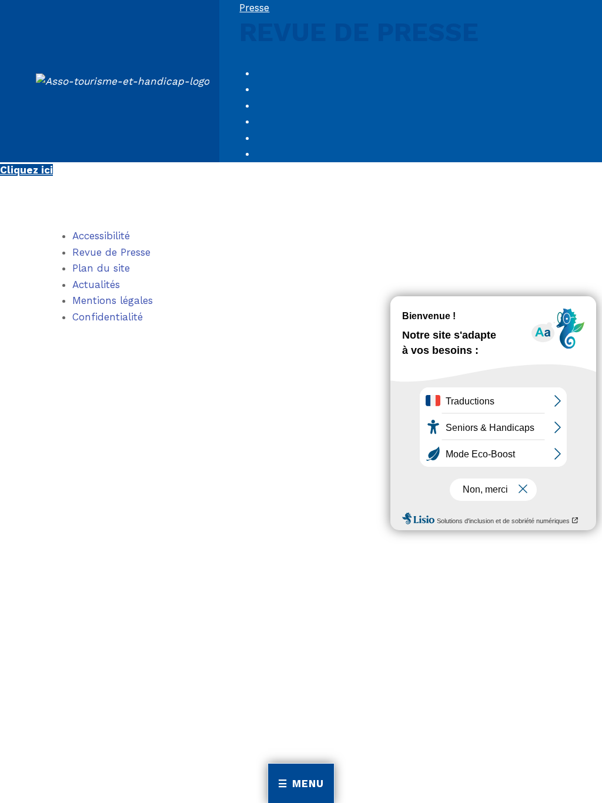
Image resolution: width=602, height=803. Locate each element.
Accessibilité (101, 236)
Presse (254, 8)
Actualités (96, 284)
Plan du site (101, 268)
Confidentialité (107, 317)
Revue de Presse (111, 252)
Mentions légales (112, 300)
